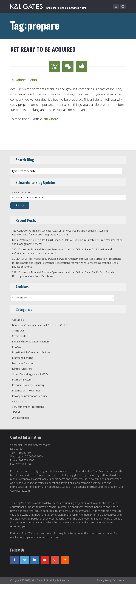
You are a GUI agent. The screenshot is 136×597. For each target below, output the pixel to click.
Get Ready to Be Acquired (43, 49)
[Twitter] (24, 560)
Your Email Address (20, 192)
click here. (51, 119)
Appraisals (18, 319)
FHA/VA (16, 347)
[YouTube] (45, 560)
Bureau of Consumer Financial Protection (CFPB (39, 325)
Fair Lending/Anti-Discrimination (30, 341)
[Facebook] (14, 560)
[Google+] (55, 560)
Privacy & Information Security (29, 396)
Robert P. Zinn (26, 80)
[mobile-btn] (116, 6)
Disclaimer (119, 580)
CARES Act (18, 330)
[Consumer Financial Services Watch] (48, 6)
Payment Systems (22, 379)
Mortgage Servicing (23, 363)
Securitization (19, 401)
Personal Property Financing (28, 385)
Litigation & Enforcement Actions (31, 352)
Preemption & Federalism (26, 390)
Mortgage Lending (22, 357)
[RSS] (65, 560)
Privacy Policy (104, 580)
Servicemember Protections (28, 406)
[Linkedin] (34, 560)
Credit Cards (19, 336)
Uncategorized (20, 417)
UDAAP (16, 412)
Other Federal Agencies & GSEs (30, 374)
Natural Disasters (22, 368)
